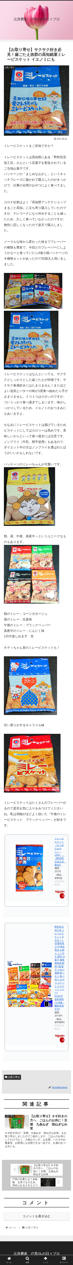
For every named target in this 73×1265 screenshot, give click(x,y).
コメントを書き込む (37, 1216)
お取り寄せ (14, 1077)
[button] (65, 688)
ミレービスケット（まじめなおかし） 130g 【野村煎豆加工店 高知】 (60, 851)
